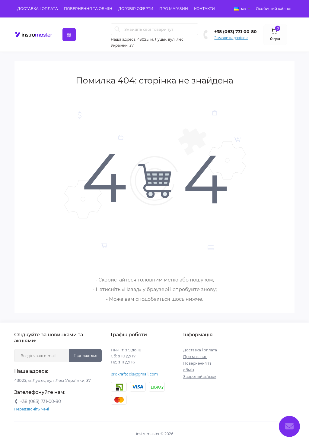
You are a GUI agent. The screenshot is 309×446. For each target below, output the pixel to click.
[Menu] (69, 34)
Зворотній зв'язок (199, 376)
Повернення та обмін (88, 8)
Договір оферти (135, 8)
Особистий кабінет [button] (274, 8)
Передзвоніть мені (31, 409)
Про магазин (173, 8)
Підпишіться (85, 355)
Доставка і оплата (37, 8)
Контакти (204, 8)
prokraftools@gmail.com (134, 374)
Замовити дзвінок (231, 38)
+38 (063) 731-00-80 (235, 31)
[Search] (117, 29)
